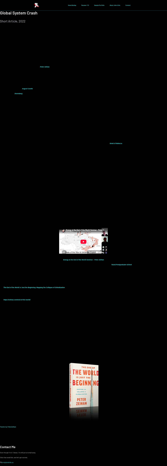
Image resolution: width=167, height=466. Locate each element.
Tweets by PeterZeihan (8, 427)
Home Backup (72, 5)
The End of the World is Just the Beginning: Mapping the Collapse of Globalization (34, 287)
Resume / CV (85, 5)
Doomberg (18, 93)
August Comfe (27, 89)
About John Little (115, 5)
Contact (127, 5)
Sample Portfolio (99, 5)
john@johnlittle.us (7, 462)
